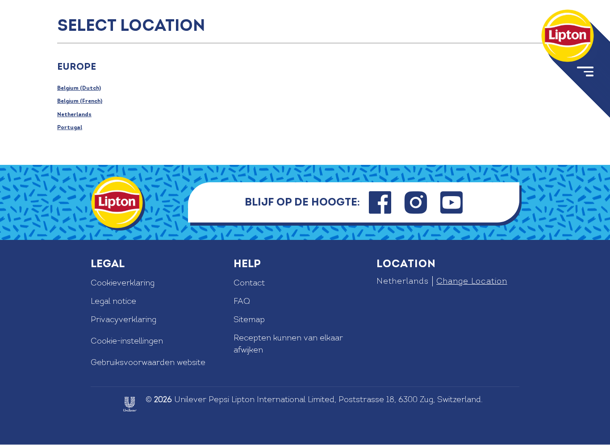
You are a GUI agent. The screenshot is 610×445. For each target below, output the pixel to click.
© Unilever (176, 400)
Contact (249, 283)
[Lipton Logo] (117, 202)
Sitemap (249, 320)
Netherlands (74, 114)
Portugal (69, 127)
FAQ (242, 301)
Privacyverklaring (123, 320)
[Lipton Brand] (567, 36)
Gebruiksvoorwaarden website (148, 362)
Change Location (471, 281)
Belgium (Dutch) (79, 88)
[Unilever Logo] (130, 404)
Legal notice (113, 301)
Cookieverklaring (123, 283)
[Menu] (584, 73)
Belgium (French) (79, 101)
